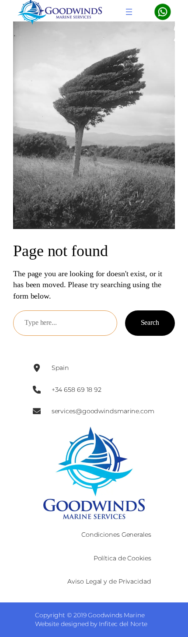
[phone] (37, 390)
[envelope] (37, 411)
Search (150, 323)
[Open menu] (129, 12)
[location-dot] (37, 368)
